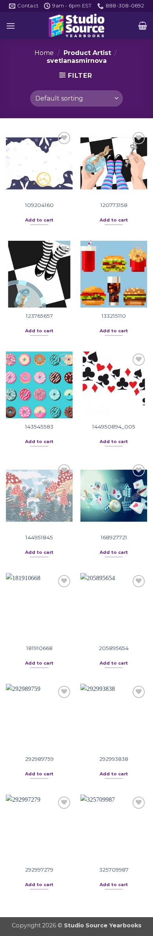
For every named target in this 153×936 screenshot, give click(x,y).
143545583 (39, 426)
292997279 (39, 869)
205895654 (114, 648)
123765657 (39, 316)
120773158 (114, 205)
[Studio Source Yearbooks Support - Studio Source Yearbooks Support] (76, 25)
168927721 (114, 537)
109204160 (39, 205)
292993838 (113, 759)
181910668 (39, 648)
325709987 (114, 869)
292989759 (39, 759)
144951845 (39, 537)
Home (44, 53)
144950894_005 (113, 426)
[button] (10, 25)
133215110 (114, 316)
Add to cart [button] (39, 220)
